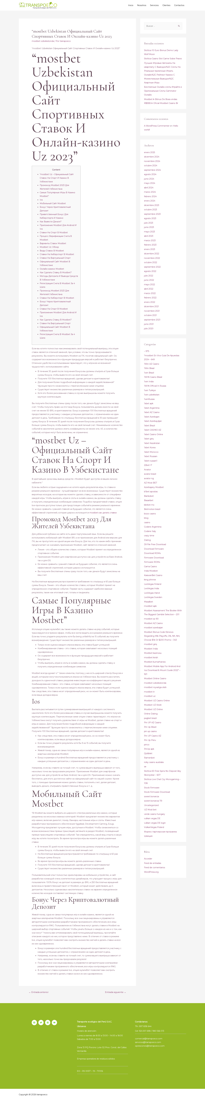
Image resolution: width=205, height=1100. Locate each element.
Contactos (179, 5)
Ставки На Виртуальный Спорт (55, 258)
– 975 (146, 351)
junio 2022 (149, 280)
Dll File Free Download (155, 544)
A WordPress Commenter (156, 126)
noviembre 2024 (152, 161)
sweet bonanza (151, 796)
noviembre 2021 (152, 311)
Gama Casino (150, 566)
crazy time (149, 535)
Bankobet (149, 496)
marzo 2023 (150, 240)
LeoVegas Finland (152, 584)
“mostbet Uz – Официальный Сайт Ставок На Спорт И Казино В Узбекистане (57, 178)
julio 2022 (148, 275)
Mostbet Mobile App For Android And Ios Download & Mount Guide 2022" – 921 (162, 670)
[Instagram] (47, 1022)
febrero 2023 (150, 245)
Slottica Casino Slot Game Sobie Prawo (163, 58)
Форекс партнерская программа (160, 831)
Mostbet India (151, 648)
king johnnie (150, 579)
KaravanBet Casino (153, 575)
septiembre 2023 (152, 214)
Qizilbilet (148, 753)
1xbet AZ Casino (152, 412)
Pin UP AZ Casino (152, 722)
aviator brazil (150, 474)
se (145, 766)
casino (147, 522)
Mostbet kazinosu (152, 653)
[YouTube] (54, 1022)
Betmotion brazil (152, 509)
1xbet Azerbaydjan (153, 421)
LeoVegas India (151, 588)
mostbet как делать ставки (103, 512)
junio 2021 (149, 324)
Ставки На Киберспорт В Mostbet (57, 254)
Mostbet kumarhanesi (155, 662)
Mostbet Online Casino (155, 678)
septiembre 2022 (152, 267)
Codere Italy (150, 531)
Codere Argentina (152, 527)
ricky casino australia (154, 762)
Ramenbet (149, 757)
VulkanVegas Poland (154, 827)
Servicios (154, 5)
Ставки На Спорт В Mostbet (54, 232)
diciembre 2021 (151, 306)
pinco (146, 744)
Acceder (148, 858)
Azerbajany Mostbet (154, 487)
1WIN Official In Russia (155, 386)
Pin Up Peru (150, 740)
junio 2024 (149, 179)
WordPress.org (151, 872)
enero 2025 (149, 152)
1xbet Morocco (151, 452)
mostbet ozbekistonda (43, 41)
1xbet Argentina (151, 408)
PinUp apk (149, 749)
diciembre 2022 (151, 253)
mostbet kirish (151, 657)
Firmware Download (154, 557)
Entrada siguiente (115, 992)
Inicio (130, 5)
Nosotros (141, 5)
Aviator (147, 469)
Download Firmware (154, 549)
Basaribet (148, 500)
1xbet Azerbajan (151, 417)
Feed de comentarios (154, 867)
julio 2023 (148, 223)
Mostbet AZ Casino (153, 623)
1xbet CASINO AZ (152, 430)
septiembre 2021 (152, 319)
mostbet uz (149, 696)
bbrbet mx (149, 505)
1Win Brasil (149, 368)
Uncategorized (151, 805)
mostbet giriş (150, 644)
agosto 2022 (150, 271)
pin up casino (150, 731)
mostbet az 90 (151, 619)
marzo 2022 (150, 293)
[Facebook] (34, 1022)
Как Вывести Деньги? (50, 221)
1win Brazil (149, 372)
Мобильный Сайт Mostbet (53, 203)
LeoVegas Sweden (153, 597)
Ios (41, 200)
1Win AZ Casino (151, 364)
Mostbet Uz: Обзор (49, 247)
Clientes (166, 5)
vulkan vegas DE (152, 818)
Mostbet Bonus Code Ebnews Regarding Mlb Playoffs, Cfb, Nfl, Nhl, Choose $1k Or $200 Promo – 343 (162, 636)
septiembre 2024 (152, 170)
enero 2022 (149, 302)
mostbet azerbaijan (153, 627)
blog (146, 518)
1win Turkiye (150, 390)
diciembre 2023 (151, 205)
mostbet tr (149, 692)
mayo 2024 (149, 183)
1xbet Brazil (149, 425)
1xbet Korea (149, 447)
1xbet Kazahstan (152, 443)
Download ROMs (152, 553)
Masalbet (148, 601)
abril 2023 (148, 236)
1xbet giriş (149, 438)
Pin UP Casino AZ (152, 736)
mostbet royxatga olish (155, 687)
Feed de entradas (152, 863)
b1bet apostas (151, 491)
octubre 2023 (150, 209)
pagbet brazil (150, 718)
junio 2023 (149, 227)
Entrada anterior (39, 992)
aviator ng (149, 478)
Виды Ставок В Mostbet (52, 250)
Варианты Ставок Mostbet (53, 243)
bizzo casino (150, 513)
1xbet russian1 (150, 461)
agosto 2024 (150, 174)
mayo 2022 (149, 284)
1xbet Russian (150, 456)
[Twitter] (41, 1022)
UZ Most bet (150, 809)
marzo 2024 (150, 192)
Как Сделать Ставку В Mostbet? (56, 272)
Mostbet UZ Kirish (153, 705)
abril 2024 (148, 187)
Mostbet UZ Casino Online (157, 700)
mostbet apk (150, 606)
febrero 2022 (150, 297)
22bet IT (148, 465)
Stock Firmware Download (157, 792)
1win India (149, 381)
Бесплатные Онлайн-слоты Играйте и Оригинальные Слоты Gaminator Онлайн (163, 91)
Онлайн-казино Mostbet (52, 269)
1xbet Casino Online (153, 434)
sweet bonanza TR (153, 801)
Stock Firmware (151, 787)
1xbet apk (148, 403)
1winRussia (149, 399)
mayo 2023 (149, 231)
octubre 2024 (150, 165)
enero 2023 (149, 249)
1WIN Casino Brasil (153, 377)
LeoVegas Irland (152, 593)
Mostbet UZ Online (153, 709)
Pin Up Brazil (150, 727)
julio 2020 (148, 328)
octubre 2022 (150, 262)
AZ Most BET (150, 482)
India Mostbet (151, 571)
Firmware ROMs (152, 562)
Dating (147, 540)
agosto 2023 (150, 218)
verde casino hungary (154, 814)
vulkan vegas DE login (155, 823)
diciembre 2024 (151, 156)
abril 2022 (148, 289)
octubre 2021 (150, 315)
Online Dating (151, 713)
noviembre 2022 (152, 258)
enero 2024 (149, 201)
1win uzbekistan (151, 394)
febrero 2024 (150, 196)
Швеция (148, 836)
